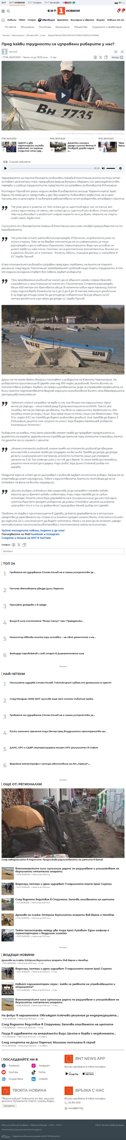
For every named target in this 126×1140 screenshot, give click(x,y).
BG (121, 2)
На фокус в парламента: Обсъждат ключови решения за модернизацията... (60, 1015)
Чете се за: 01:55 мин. (41, 1006)
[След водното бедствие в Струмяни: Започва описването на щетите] (8, 904)
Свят (22, 20)
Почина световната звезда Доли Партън (37, 588)
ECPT (58, 1125)
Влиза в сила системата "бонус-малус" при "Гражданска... (47, 620)
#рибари (8, 551)
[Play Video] (63, 95)
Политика (45, 27)
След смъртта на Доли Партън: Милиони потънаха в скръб (48, 1042)
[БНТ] (5, 52)
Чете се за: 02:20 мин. (27, 1028)
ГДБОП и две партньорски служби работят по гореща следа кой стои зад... (31, 147)
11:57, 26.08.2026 (9, 1028)
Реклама (63, 666)
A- (122, 51)
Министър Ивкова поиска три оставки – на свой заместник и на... (53, 637)
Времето (62, 20)
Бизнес (100, 20)
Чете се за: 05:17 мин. (41, 990)
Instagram (53, 534)
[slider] (50, 168)
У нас (42, 35)
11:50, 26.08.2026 (9, 963)
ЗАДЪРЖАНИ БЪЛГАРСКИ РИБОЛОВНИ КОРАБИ (73, 35)
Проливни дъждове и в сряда (28, 604)
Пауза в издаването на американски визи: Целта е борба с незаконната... (59, 1033)
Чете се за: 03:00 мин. (27, 963)
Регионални (27, 27)
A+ (116, 51)
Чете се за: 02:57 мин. (28, 1046)
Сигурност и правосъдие (107, 27)
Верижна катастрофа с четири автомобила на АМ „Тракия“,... (50, 763)
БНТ (4, 2)
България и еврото (82, 20)
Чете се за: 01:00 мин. (27, 1037)
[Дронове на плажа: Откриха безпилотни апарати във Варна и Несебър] (8, 920)
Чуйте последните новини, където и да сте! (33, 530)
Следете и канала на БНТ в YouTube (26, 537)
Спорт (32, 20)
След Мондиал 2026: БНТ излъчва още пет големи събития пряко (51, 698)
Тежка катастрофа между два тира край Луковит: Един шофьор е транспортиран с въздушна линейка (62, 932)
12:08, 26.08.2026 (23, 1006)
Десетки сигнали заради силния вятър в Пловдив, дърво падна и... (82, 147)
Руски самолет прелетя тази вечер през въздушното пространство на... (58, 731)
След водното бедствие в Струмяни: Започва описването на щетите (64, 899)
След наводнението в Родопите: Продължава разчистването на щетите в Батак (52, 859)
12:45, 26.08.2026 (9, 1046)
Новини (11, 20)
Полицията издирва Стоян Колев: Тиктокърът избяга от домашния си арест (60, 682)
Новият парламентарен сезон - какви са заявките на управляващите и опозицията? (65, 985)
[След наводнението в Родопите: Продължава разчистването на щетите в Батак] (63, 823)
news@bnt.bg (75, 1108)
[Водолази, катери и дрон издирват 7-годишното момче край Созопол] (8, 889)
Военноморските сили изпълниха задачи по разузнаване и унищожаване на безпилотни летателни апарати (67, 870)
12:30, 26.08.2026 (9, 1019)
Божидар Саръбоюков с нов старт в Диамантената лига (47, 653)
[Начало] (3, 20)
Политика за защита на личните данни (22, 1130)
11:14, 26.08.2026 (9, 1037)
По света (10, 27)
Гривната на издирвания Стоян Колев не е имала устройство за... (52, 572)
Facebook (37, 534)
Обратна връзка (38, 1125)
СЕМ (51, 1125)
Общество (80, 27)
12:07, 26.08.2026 (23, 972)
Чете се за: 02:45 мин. (28, 1019)
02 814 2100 (74, 1102)
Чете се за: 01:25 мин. (41, 972)
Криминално (62, 27)
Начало (6, 35)
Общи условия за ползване (15, 1125)
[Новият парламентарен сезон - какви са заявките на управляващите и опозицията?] (8, 989)
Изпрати (9, 1105)
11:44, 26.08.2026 (23, 990)
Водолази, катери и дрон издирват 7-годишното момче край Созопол (63, 884)
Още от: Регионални (22, 784)
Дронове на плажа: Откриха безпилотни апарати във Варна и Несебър (64, 915)
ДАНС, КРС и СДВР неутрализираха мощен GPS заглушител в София (54, 747)
